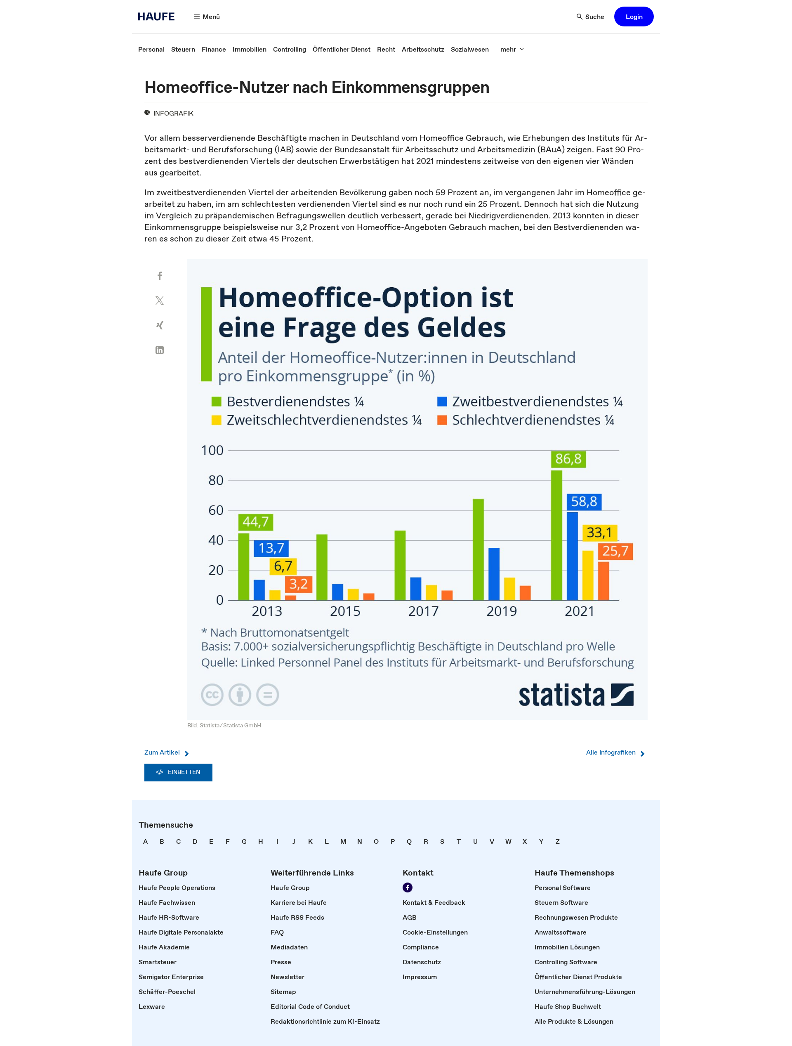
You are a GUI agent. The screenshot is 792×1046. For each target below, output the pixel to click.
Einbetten (184, 772)
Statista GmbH (242, 725)
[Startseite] (158, 16)
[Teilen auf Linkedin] (159, 350)
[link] (151, 49)
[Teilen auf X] (159, 300)
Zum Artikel (162, 752)
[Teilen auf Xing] (159, 325)
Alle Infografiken (611, 752)
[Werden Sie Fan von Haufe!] (407, 887)
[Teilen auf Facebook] (159, 276)
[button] (634, 16)
